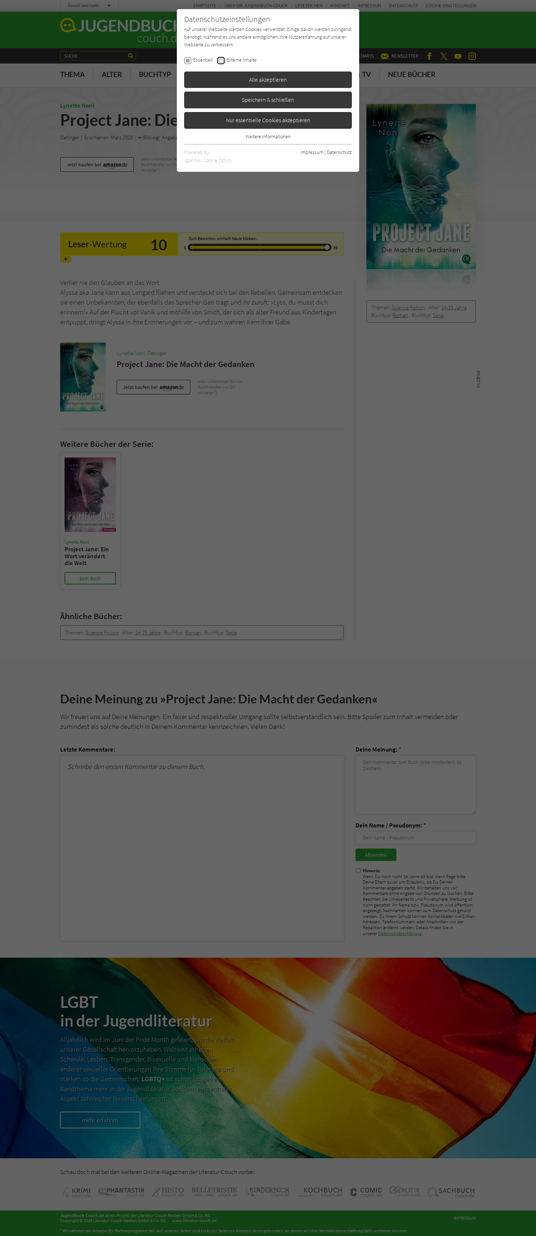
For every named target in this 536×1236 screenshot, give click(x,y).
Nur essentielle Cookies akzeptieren (268, 120)
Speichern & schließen (268, 99)
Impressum (311, 152)
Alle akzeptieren (268, 79)
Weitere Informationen (268, 136)
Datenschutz (339, 152)
